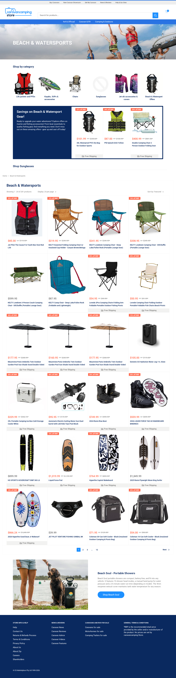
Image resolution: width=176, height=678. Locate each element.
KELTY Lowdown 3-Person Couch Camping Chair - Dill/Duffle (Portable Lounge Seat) (25, 304)
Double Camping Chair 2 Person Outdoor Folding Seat (144, 144)
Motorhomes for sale (94, 631)
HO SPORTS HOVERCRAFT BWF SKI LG (24, 480)
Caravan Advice (58, 635)
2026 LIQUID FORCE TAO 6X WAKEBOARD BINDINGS (147, 422)
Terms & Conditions (21, 639)
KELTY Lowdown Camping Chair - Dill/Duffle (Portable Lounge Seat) (148, 246)
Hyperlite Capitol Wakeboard (101, 480)
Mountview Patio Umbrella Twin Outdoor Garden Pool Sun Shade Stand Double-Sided (26, 363)
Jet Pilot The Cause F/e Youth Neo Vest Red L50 (26, 246)
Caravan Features (59, 643)
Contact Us (18, 631)
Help (15, 627)
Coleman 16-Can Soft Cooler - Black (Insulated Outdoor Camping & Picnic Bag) (149, 538)
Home (5, 176)
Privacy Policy (19, 643)
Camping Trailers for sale (96, 635)
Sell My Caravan (90, 2)
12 (97, 550)
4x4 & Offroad (69, 22)
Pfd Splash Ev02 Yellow (114, 143)
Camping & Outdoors (104, 22)
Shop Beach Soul (111, 594)
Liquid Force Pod (55, 480)
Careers (16, 655)
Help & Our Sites (121, 2)
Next (165, 550)
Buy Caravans (54, 2)
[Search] (155, 15)
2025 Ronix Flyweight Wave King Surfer (146, 480)
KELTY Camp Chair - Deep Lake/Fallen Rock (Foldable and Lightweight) (66, 304)
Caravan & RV (85, 22)
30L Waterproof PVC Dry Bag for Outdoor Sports (88, 144)
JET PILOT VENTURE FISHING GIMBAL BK (66, 537)
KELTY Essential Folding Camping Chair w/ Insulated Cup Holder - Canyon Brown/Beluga (67, 246)
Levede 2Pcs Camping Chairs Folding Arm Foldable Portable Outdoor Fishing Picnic (106, 304)
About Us (17, 647)
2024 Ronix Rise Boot (98, 421)
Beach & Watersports (17, 176)
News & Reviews (105, 2)
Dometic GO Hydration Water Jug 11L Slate (147, 362)
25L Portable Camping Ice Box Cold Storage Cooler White (26, 422)
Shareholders (18, 659)
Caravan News (58, 627)
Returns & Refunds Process (24, 635)
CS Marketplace (21, 670)
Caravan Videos (58, 639)
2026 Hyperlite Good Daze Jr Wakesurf (23, 537)
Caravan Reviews (59, 631)
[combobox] (95, 15)
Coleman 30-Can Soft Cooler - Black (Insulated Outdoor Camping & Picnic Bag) (108, 538)
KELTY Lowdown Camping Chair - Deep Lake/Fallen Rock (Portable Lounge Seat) (106, 246)
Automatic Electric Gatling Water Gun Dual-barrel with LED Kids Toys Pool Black (66, 422)
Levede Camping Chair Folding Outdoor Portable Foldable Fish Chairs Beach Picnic (147, 304)
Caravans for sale (92, 627)
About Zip (17, 651)
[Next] (162, 132)
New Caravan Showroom (72, 2)
